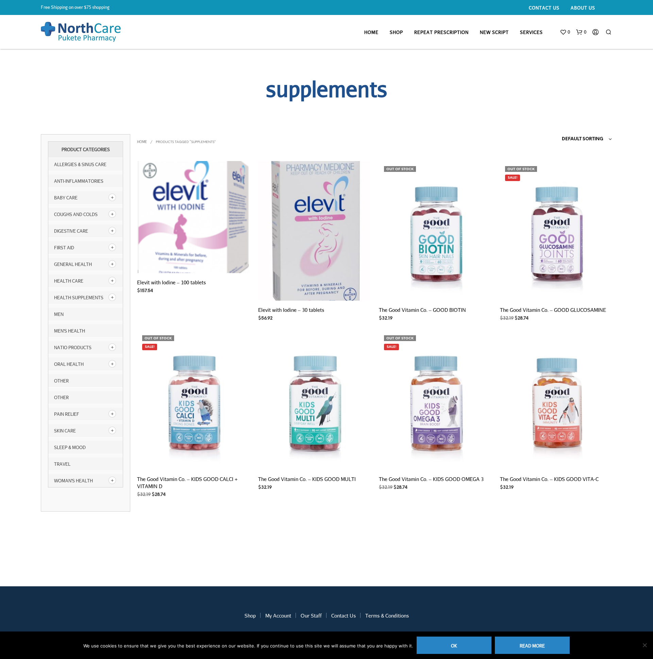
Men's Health (69, 331)
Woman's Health (73, 480)
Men (59, 314)
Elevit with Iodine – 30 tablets (291, 309)
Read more (532, 645)
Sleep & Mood (70, 447)
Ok (454, 645)
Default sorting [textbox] (582, 139)
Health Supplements (78, 297)
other (61, 381)
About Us (583, 8)
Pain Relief (66, 414)
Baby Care (66, 197)
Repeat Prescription (441, 32)
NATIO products (72, 347)
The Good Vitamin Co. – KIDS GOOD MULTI (307, 479)
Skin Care (65, 430)
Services (531, 32)
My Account (278, 615)
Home (371, 32)
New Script (494, 32)
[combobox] (573, 139)
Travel (62, 464)
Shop (396, 32)
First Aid (64, 247)
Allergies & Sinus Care (80, 164)
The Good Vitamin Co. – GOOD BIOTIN (422, 309)
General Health (73, 264)
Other (61, 397)
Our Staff (311, 615)
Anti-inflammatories (78, 181)
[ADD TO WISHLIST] (193, 263)
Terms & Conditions (387, 615)
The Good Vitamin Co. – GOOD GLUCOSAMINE (553, 309)
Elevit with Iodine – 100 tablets (171, 282)
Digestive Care (71, 231)
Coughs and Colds (76, 214)
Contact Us (544, 8)
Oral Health (69, 364)
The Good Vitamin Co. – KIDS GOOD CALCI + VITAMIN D (187, 482)
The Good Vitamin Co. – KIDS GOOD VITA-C (549, 479)
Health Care (68, 281)
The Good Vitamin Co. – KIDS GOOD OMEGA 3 (431, 479)
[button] (565, 32)
